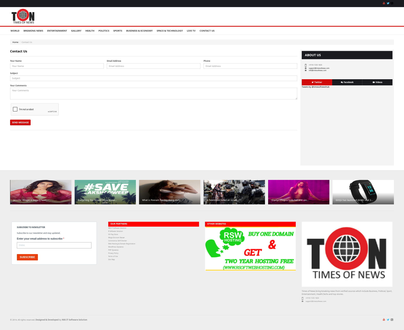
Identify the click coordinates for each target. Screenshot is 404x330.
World (15, 30)
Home (15, 42)
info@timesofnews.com (317, 70)
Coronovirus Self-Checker (117, 241)
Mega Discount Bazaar (116, 238)
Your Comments (18, 85)
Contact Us (207, 30)
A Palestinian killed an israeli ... (223, 200)
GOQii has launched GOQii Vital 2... (354, 200)
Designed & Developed (47, 319)
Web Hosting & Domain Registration (121, 244)
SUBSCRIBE (27, 257)
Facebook (349, 82)
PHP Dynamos (113, 250)
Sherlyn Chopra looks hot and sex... (290, 200)
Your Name (16, 60)
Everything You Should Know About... (97, 200)
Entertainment (57, 30)
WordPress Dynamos (116, 247)
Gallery (76, 30)
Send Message (20, 122)
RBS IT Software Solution (117, 228)
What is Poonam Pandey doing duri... (161, 200)
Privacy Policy (113, 253)
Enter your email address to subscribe (40, 238)
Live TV (191, 30)
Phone (207, 60)
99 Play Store (113, 234)
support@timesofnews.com (319, 68)
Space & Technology (170, 30)
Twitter (318, 82)
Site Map (111, 260)
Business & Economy (139, 30)
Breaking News (33, 30)
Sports (117, 30)
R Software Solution (115, 231)
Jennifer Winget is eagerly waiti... (30, 200)
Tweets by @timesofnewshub (315, 86)
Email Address (114, 60)
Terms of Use (113, 256)
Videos (379, 82)
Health (89, 30)
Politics (103, 30)
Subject (14, 73)
